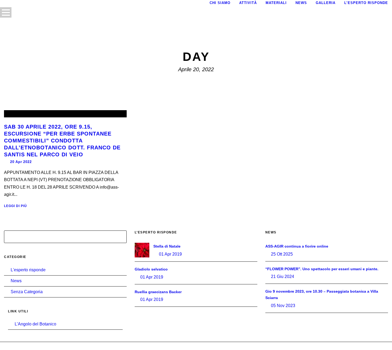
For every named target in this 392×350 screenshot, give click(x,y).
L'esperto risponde (28, 270)
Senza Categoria (27, 291)
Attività (248, 3)
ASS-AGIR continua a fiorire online (296, 246)
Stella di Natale (167, 246)
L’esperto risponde (366, 3)
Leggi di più (15, 206)
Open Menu (5, 12)
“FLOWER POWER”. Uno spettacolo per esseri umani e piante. (321, 269)
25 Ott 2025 (282, 254)
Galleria (325, 3)
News (301, 3)
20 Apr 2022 (21, 162)
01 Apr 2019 (170, 254)
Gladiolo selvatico (151, 269)
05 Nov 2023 (283, 305)
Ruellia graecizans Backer (158, 292)
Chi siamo (220, 3)
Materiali (276, 3)
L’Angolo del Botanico (35, 324)
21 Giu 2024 (282, 276)
